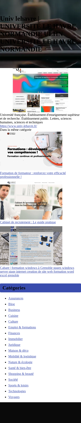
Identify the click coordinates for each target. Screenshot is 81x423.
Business (14, 310)
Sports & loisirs (18, 385)
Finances (14, 333)
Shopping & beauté (21, 374)
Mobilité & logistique (22, 356)
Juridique (14, 344)
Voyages (14, 397)
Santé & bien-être (19, 368)
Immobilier (15, 339)
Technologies (17, 391)
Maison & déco (18, 350)
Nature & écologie (20, 362)
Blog (11, 304)
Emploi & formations (22, 327)
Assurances (15, 298)
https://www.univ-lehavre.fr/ (18, 126)
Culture (13, 321)
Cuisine (13, 315)
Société (13, 379)
